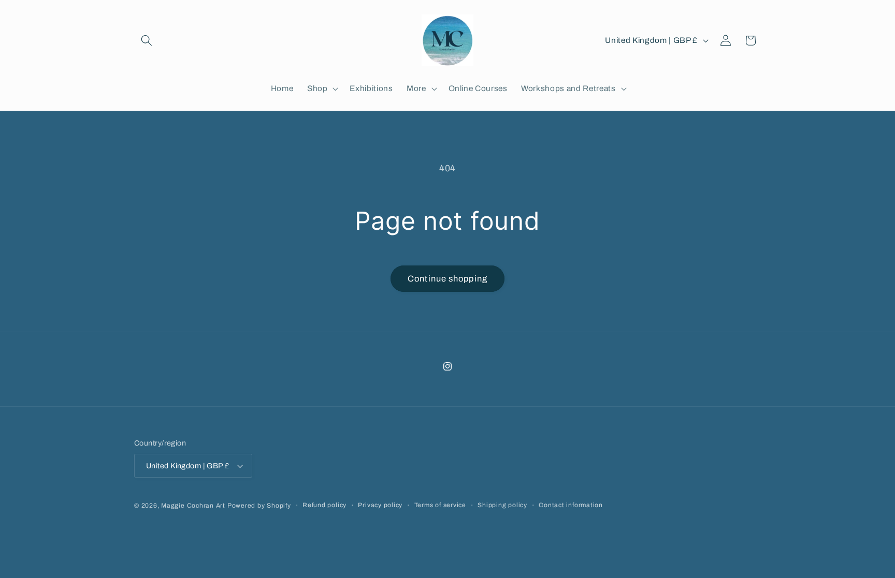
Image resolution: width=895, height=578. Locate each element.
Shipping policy (502, 505)
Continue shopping (447, 278)
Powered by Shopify (259, 505)
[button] (146, 40)
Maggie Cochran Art (193, 505)
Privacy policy (380, 505)
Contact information (571, 505)
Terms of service (440, 505)
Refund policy (324, 505)
